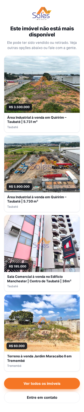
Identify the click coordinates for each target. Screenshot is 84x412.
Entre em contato (42, 397)
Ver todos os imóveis (42, 383)
